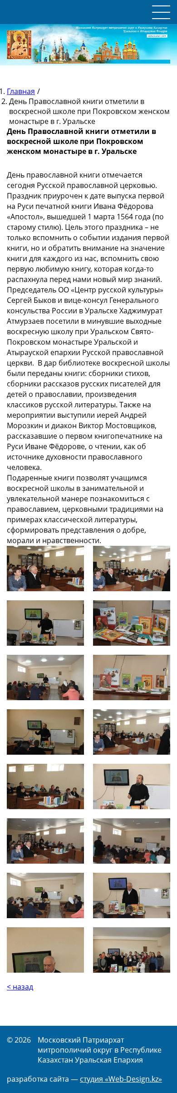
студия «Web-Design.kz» (121, 1079)
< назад (20, 987)
